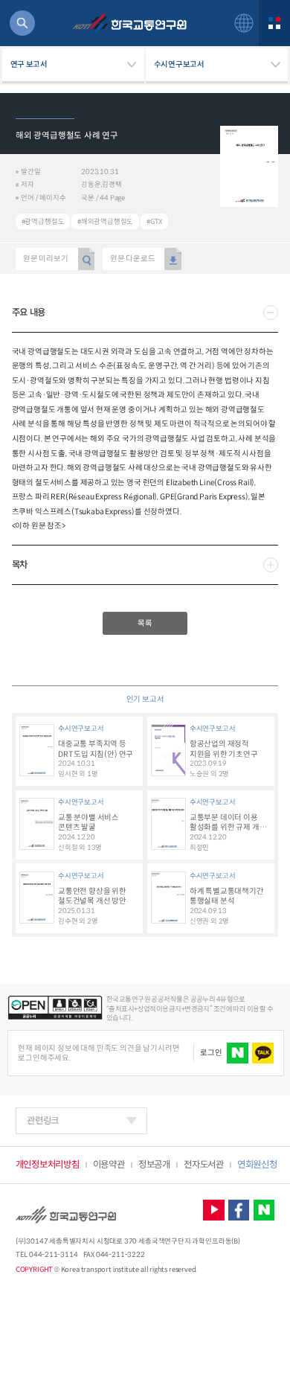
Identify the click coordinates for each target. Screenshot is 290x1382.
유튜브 (214, 1210)
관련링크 (43, 1121)
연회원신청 (257, 1165)
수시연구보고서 (179, 64)
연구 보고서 (29, 64)
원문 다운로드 (132, 258)
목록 (145, 623)
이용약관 (109, 1165)
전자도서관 (203, 1165)
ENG (244, 23)
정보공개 (154, 1165)
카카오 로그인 (263, 1053)
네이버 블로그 (264, 1210)
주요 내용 (28, 313)
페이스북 (239, 1210)
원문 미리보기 (45, 258)
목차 (20, 565)
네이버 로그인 (237, 1053)
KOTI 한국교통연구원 (130, 23)
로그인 (211, 1053)
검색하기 (22, 23)
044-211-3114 (53, 1254)
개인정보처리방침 (48, 1165)
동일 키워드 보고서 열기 (43, 221)
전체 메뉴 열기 (274, 23)
